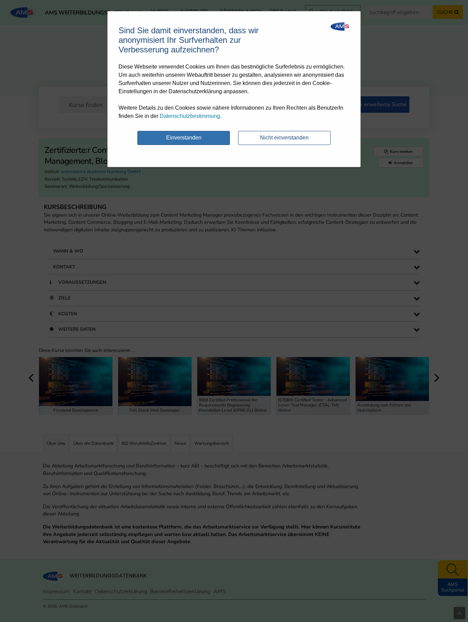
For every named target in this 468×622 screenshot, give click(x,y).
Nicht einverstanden (284, 138)
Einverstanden (183, 138)
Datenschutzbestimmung (190, 116)
